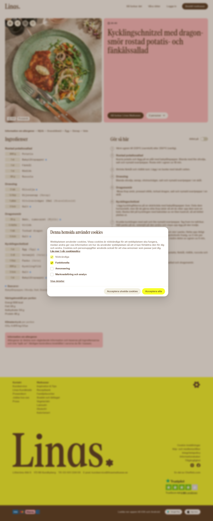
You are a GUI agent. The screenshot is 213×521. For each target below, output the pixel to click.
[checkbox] (51, 257)
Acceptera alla (153, 291)
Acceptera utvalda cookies (122, 291)
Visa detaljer (57, 281)
